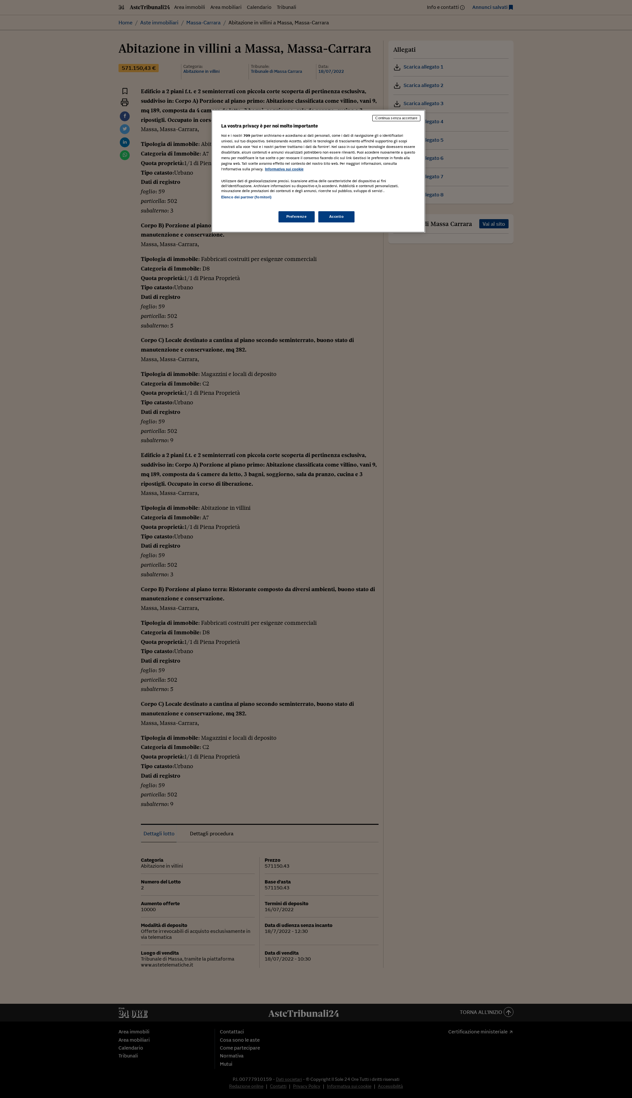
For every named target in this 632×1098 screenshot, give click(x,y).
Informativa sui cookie (284, 169)
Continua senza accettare (396, 118)
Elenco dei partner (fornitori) (246, 197)
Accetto (336, 216)
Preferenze (296, 216)
